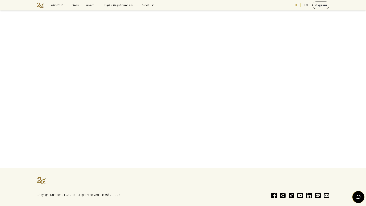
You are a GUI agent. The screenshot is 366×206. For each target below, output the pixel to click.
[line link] (318, 195)
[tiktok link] (291, 195)
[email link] (326, 195)
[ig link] (283, 195)
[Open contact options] (358, 197)
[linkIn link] (309, 195)
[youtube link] (300, 195)
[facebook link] (274, 195)
